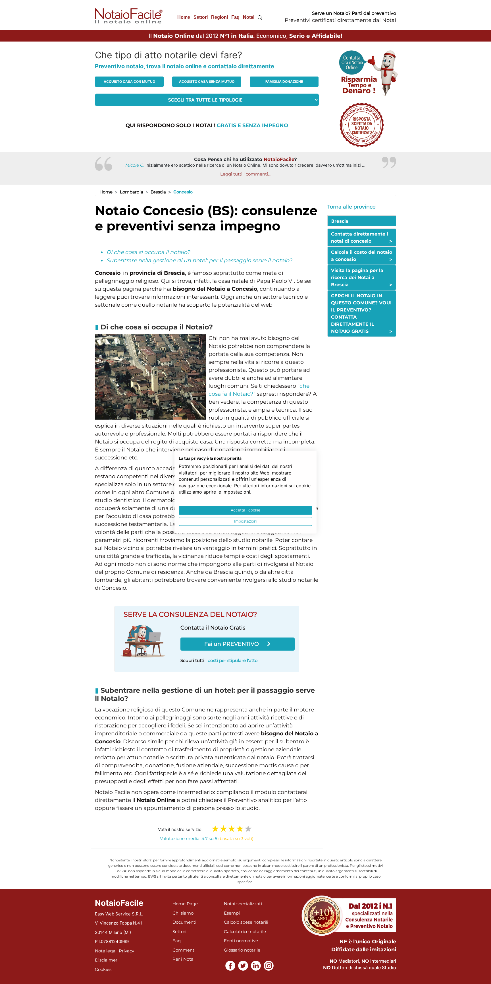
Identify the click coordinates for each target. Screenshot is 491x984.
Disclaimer (106, 960)
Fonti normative (241, 940)
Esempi (232, 913)
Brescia (158, 192)
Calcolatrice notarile (245, 931)
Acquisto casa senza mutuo (206, 81)
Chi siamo (183, 913)
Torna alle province (351, 207)
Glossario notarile (242, 950)
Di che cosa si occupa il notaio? (148, 252)
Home (183, 17)
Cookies (103, 969)
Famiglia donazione (284, 81)
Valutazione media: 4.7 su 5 (206, 838)
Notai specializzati (243, 903)
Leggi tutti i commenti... (245, 174)
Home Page (185, 903)
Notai (248, 17)
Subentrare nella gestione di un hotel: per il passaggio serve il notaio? (199, 260)
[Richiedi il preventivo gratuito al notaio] (361, 124)
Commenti (183, 950)
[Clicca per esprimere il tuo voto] (248, 829)
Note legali (106, 951)
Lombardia (131, 192)
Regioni (219, 17)
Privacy (126, 951)
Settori (201, 17)
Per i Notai (183, 959)
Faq (235, 17)
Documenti (184, 922)
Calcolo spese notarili (246, 922)
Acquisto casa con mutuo (129, 81)
